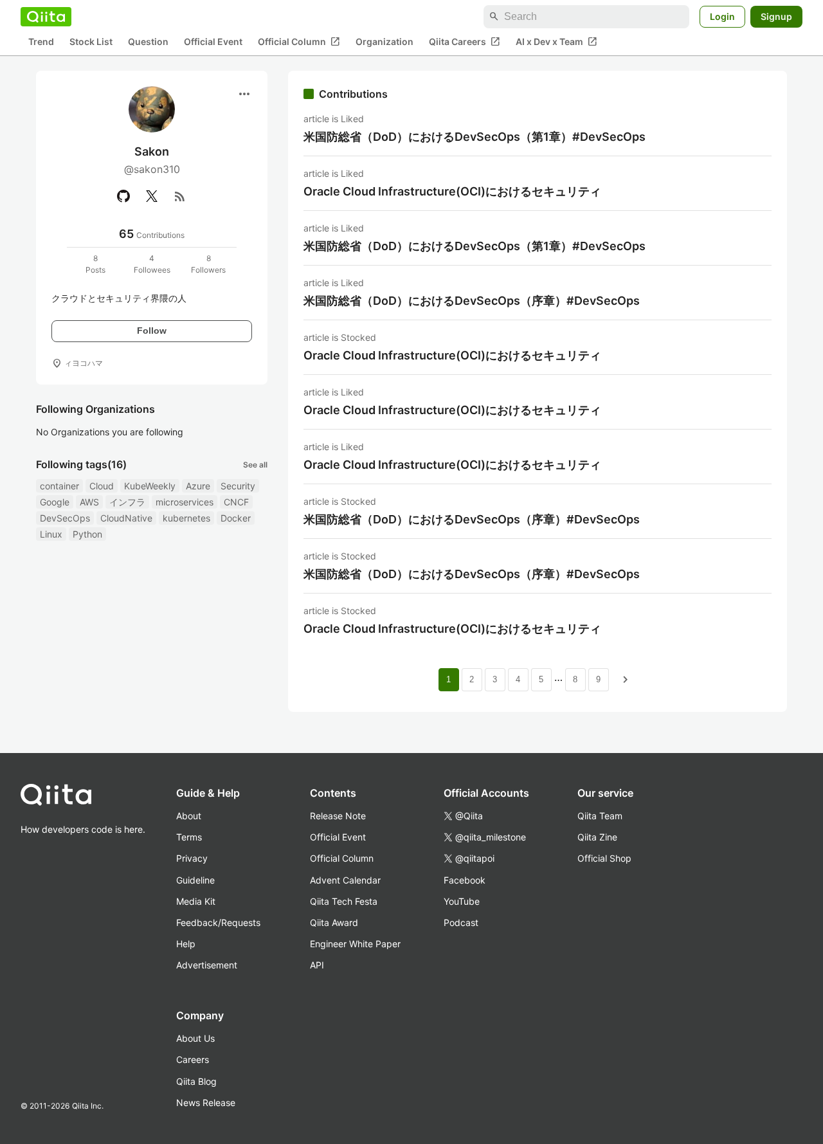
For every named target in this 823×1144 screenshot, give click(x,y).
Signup (776, 16)
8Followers (208, 264)
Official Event (213, 42)
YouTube (462, 901)
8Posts (95, 264)
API (317, 964)
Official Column (299, 41)
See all (255, 464)
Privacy (192, 858)
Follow (152, 330)
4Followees (152, 264)
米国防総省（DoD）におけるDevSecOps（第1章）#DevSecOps (474, 136)
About (188, 815)
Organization (384, 42)
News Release (205, 1102)
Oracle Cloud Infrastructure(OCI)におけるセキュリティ (452, 191)
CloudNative (126, 518)
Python (87, 534)
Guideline (195, 880)
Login (722, 16)
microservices (184, 501)
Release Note (338, 815)
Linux (51, 534)
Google (54, 501)
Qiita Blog (196, 1081)
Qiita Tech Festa (343, 901)
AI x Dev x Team (556, 41)
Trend (41, 42)
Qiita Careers (464, 41)
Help (185, 943)
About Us (195, 1038)
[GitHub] (123, 196)
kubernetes (186, 518)
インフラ (127, 501)
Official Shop (604, 858)
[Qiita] (46, 16)
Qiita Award (334, 922)
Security (238, 485)
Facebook (464, 880)
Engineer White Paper (355, 943)
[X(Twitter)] (152, 196)
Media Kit (195, 901)
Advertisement (206, 964)
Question (148, 42)
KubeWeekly (150, 485)
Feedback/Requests (218, 922)
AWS (89, 501)
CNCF (236, 501)
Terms (189, 836)
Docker (236, 518)
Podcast (461, 922)
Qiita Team (599, 815)
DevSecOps (65, 518)
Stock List (91, 42)
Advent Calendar (345, 880)
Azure (198, 485)
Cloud (101, 485)
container (59, 485)
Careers (192, 1059)
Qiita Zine (597, 836)
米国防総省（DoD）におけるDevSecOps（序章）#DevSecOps (471, 300)
